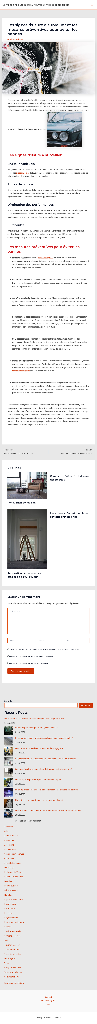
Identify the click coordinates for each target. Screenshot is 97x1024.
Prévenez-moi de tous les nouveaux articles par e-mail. (28, 663)
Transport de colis (12, 949)
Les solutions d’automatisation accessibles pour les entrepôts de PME (34, 718)
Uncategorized (10, 958)
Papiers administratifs (13, 899)
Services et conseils (12, 931)
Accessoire (8, 826)
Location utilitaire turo (14, 983)
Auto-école (9, 845)
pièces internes (22, 173)
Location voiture (11, 885)
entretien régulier (45, 257)
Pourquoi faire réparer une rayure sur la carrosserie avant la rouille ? (44, 738)
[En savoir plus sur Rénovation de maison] (27, 485)
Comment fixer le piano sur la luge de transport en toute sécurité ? (43, 769)
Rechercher (8, 701)
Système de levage (12, 936)
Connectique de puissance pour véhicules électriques (38, 779)
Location (8, 881)
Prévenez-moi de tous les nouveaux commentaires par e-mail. (31, 656)
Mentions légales (48, 1000)
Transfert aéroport (12, 945)
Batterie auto (10, 849)
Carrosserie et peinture (14, 854)
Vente (6, 963)
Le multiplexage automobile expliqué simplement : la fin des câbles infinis (46, 789)
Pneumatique (10, 904)
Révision (7, 926)
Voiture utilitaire (11, 976)
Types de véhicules (12, 954)
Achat (6, 831)
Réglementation (11, 917)
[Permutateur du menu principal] (92, 4)
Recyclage (8, 913)
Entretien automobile (13, 876)
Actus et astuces (11, 835)
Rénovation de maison (21, 502)
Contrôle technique (12, 863)
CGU (48, 1003)
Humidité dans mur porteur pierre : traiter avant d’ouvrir (39, 800)
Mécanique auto (11, 890)
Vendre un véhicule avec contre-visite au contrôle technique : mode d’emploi (48, 810)
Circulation (9, 858)
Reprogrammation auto (14, 922)
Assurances (9, 840)
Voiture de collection (13, 972)
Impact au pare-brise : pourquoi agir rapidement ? (36, 727)
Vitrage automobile (12, 967)
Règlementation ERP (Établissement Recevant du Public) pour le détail (45, 758)
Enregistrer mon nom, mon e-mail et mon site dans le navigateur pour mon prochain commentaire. (45, 649)
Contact (48, 997)
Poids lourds (9, 908)
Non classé (8, 895)
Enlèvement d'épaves (13, 872)
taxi (6, 940)
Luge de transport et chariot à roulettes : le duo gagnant (39, 748)
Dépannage (9, 867)
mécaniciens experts (21, 370)
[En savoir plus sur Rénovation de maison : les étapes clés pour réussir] (27, 539)
